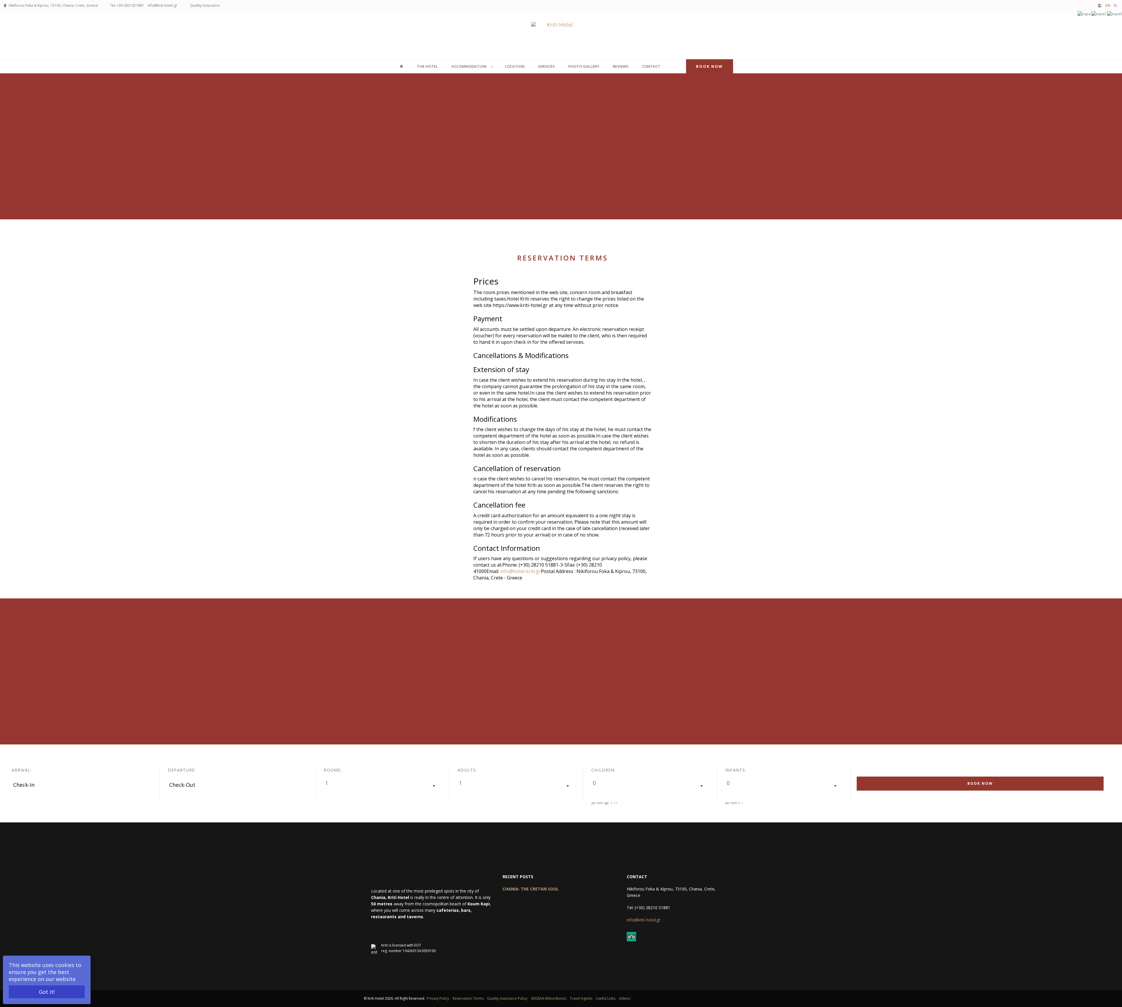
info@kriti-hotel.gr (162, 5)
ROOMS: (333, 770)
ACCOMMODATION (468, 66)
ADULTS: (467, 770)
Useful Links (605, 998)
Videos (624, 998)
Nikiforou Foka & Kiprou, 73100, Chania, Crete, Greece (53, 5)
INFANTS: (735, 770)
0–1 (740, 803)
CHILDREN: (603, 770)
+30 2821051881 (131, 5)
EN (1107, 5)
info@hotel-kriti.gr (520, 571)
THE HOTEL (427, 66)
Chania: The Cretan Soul (531, 889)
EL (1115, 5)
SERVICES (546, 66)
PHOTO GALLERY (583, 66)
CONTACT (651, 66)
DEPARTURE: (182, 770)
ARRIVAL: (22, 770)
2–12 (613, 803)
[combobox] (382, 786)
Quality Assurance (204, 5)
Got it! (47, 991)
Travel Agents (581, 998)
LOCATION (514, 66)
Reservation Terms (468, 998)
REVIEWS (620, 66)
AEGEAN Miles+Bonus (548, 998)
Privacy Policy (438, 998)
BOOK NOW (709, 66)
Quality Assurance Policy (507, 998)
